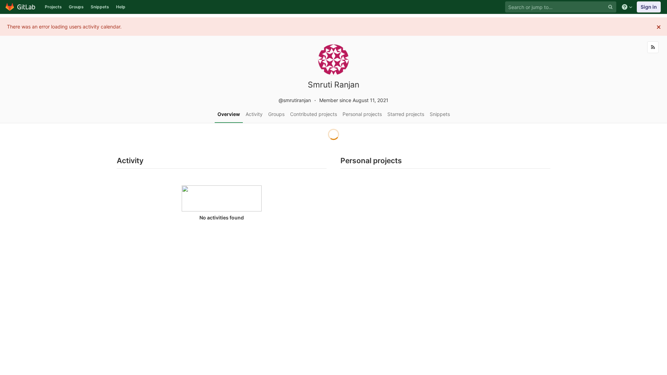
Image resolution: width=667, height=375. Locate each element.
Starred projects (405, 114)
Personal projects (362, 114)
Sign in (649, 7)
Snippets (100, 6)
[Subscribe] (653, 47)
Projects (53, 6)
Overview (228, 114)
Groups (76, 6)
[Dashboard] (21, 7)
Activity (254, 114)
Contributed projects (313, 114)
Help (120, 6)
